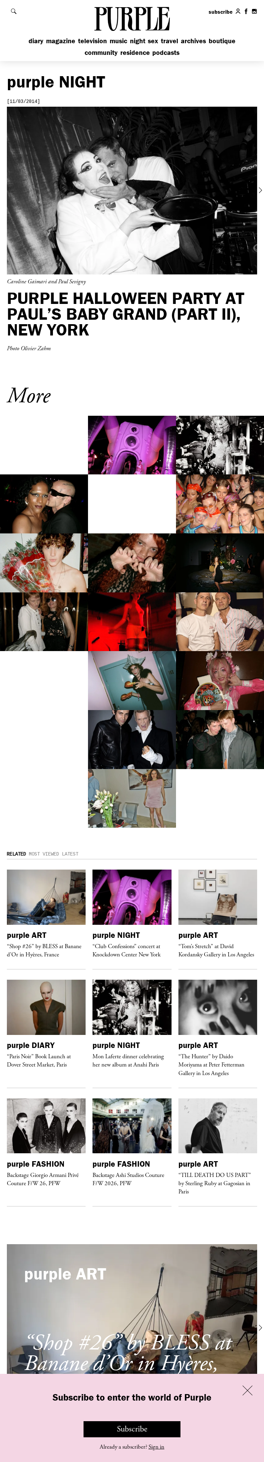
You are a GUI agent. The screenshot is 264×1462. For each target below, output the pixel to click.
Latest (70, 854)
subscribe (221, 11)
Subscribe (132, 1429)
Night (137, 40)
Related (16, 854)
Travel (169, 40)
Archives (193, 40)
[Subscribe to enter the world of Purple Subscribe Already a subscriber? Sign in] (132, 191)
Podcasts (165, 52)
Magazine (60, 40)
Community (101, 52)
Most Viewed (44, 854)
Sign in (156, 1447)
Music (118, 40)
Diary (36, 40)
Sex (153, 40)
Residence (135, 52)
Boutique (222, 40)
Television (92, 40)
